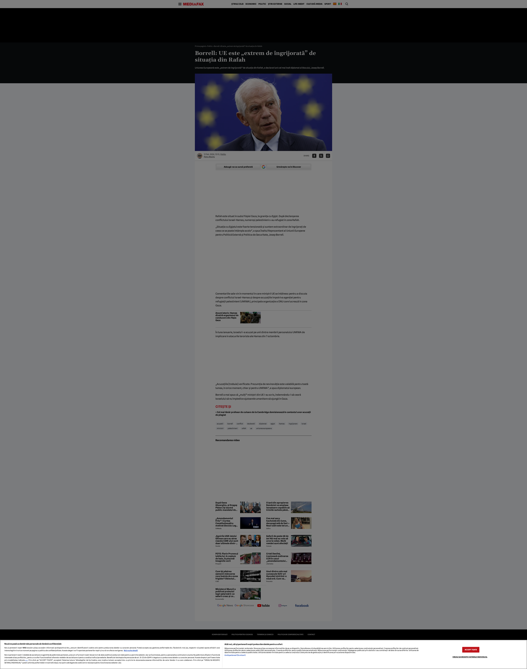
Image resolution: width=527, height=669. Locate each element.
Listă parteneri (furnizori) (235, 655)
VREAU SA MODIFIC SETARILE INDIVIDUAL (469, 657)
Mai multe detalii (131, 650)
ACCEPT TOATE (471, 650)
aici (26, 660)
